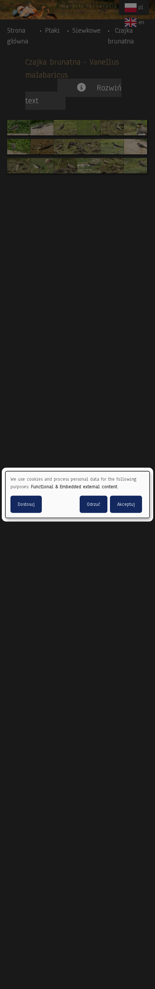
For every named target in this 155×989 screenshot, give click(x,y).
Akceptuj (126, 504)
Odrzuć (93, 504)
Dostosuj (26, 504)
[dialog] (77, 494)
